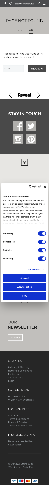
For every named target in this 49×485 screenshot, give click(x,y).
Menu (44, 4)
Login (11, 381)
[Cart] (39, 3)
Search (37, 68)
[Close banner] (45, 187)
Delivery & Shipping (18, 367)
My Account (14, 374)
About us (13, 415)
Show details (34, 269)
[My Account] (5, 3)
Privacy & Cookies (17, 422)
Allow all (24, 278)
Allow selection (24, 287)
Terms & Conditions (18, 419)
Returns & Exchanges (20, 370)
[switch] (42, 242)
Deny (24, 296)
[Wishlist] (10, 3)
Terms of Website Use (20, 425)
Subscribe (15, 337)
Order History (15, 377)
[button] (10, 95)
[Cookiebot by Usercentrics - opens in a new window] (30, 187)
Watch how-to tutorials (20, 400)
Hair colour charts (18, 396)
